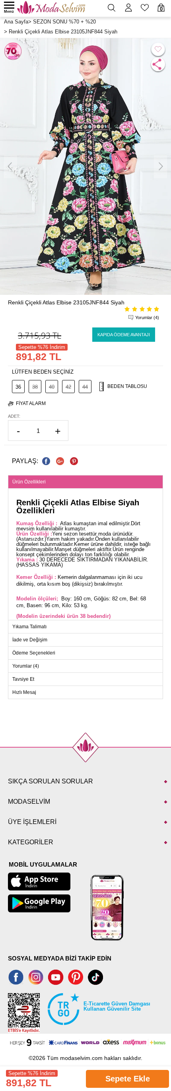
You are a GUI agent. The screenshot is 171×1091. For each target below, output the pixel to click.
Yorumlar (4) (147, 317)
